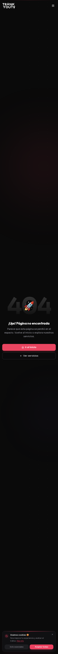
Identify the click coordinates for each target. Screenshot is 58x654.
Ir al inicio (30, 347)
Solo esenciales (17, 647)
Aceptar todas (41, 647)
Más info (20, 641)
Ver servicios (30, 355)
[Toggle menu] (53, 5)
